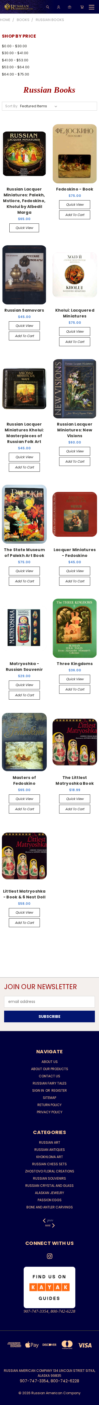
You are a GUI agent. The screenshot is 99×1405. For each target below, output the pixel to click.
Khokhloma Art (49, 1156)
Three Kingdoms (75, 663)
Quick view (24, 227)
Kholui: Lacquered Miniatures (74, 313)
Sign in (38, 1090)
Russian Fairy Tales (50, 1083)
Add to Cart (74, 214)
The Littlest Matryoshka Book (75, 780)
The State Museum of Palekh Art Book (24, 552)
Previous (9, 1399)
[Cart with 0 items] (81, 7)
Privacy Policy (49, 1112)
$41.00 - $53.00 (15, 60)
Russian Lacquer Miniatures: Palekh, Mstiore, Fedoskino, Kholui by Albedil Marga (24, 200)
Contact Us (49, 1076)
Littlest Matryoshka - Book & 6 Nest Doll (24, 894)
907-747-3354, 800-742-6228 (49, 1311)
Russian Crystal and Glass (49, 1185)
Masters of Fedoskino (24, 780)
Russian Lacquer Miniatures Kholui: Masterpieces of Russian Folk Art (24, 432)
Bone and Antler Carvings (49, 1207)
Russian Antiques (49, 1149)
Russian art (49, 1142)
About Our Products (49, 1069)
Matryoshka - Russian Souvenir (24, 666)
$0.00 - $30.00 (14, 46)
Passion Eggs (50, 1200)
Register (59, 1090)
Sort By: (11, 106)
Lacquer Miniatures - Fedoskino (75, 552)
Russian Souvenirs (49, 1178)
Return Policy (49, 1104)
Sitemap (49, 1097)
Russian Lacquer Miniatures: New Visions (74, 430)
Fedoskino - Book (75, 189)
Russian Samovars (24, 310)
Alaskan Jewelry (49, 1192)
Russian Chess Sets (49, 1164)
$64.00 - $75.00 (15, 74)
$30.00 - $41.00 (15, 53)
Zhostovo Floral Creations (49, 1171)
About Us (50, 1061)
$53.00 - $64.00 (15, 67)
